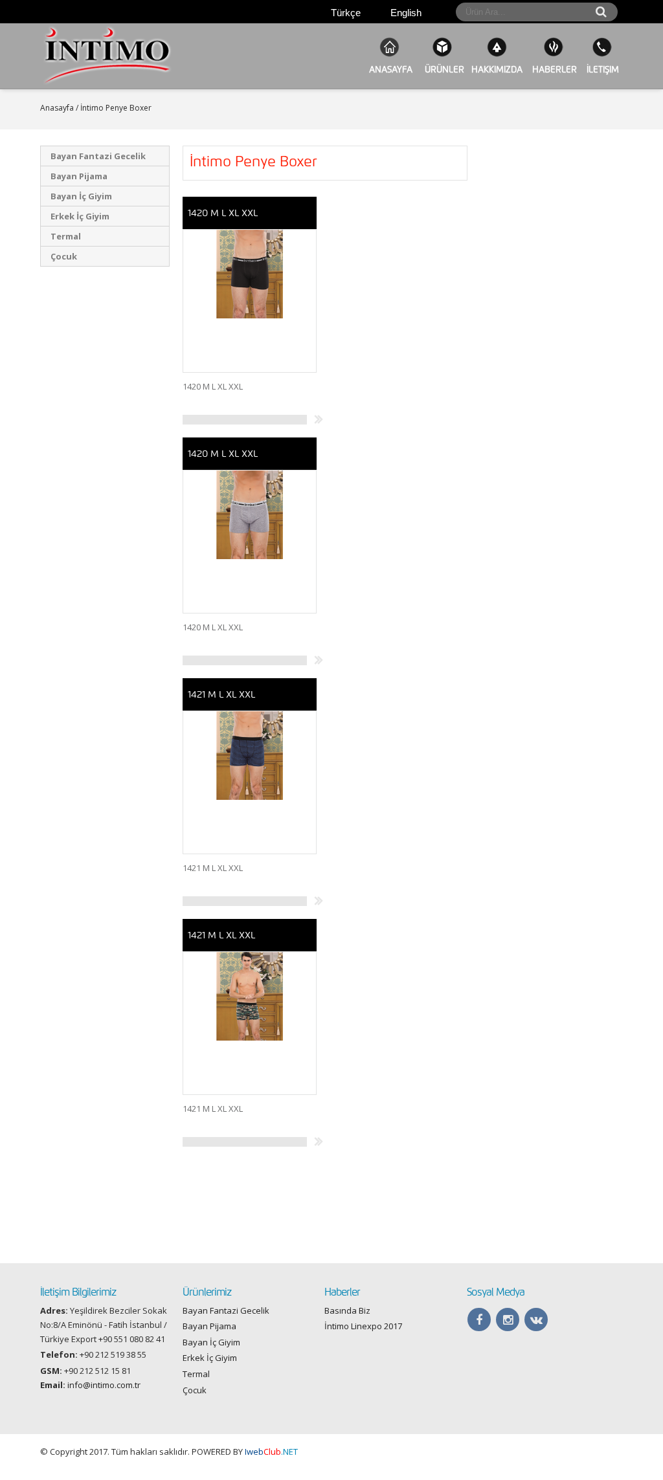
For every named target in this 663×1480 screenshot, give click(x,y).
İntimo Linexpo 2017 (363, 1326)
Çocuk (64, 256)
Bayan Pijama (79, 176)
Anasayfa (389, 69)
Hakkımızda (497, 69)
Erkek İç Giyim (80, 216)
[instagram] (507, 1319)
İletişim (601, 69)
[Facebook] (479, 1319)
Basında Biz (347, 1310)
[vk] (536, 1319)
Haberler (553, 69)
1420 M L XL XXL (223, 213)
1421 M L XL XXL (221, 694)
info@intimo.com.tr (103, 1385)
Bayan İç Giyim (81, 196)
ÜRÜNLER (442, 69)
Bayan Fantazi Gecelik (98, 156)
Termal (66, 236)
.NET (271, 1451)
